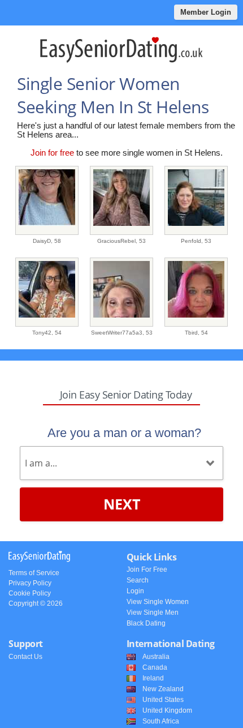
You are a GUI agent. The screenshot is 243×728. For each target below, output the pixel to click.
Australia (156, 657)
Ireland (153, 678)
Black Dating (146, 623)
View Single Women (158, 602)
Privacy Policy (29, 583)
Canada (154, 667)
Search (138, 580)
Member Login (205, 12)
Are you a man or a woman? (124, 433)
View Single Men (153, 612)
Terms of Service (33, 573)
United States (163, 700)
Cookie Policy (29, 593)
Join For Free (147, 569)
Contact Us (25, 657)
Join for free (52, 152)
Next (121, 503)
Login (135, 591)
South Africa (160, 721)
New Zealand (163, 689)
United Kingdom (167, 710)
